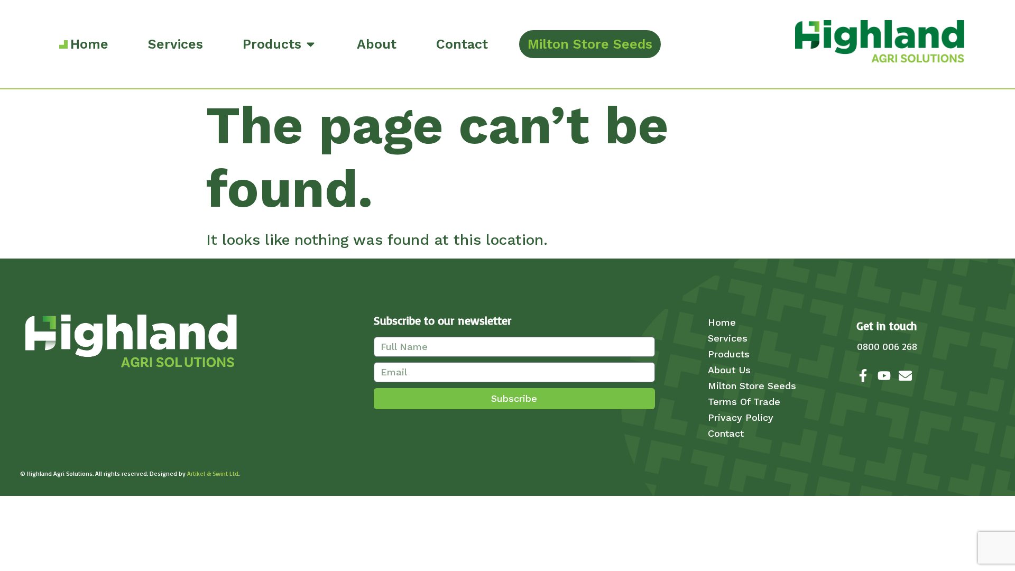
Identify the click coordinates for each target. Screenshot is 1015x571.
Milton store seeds (752, 385)
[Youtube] (884, 375)
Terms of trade (744, 401)
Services (728, 338)
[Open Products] (310, 44)
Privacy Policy (740, 417)
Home (722, 322)
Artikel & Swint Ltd (212, 473)
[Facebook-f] (863, 375)
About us (729, 369)
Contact (726, 433)
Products (729, 354)
